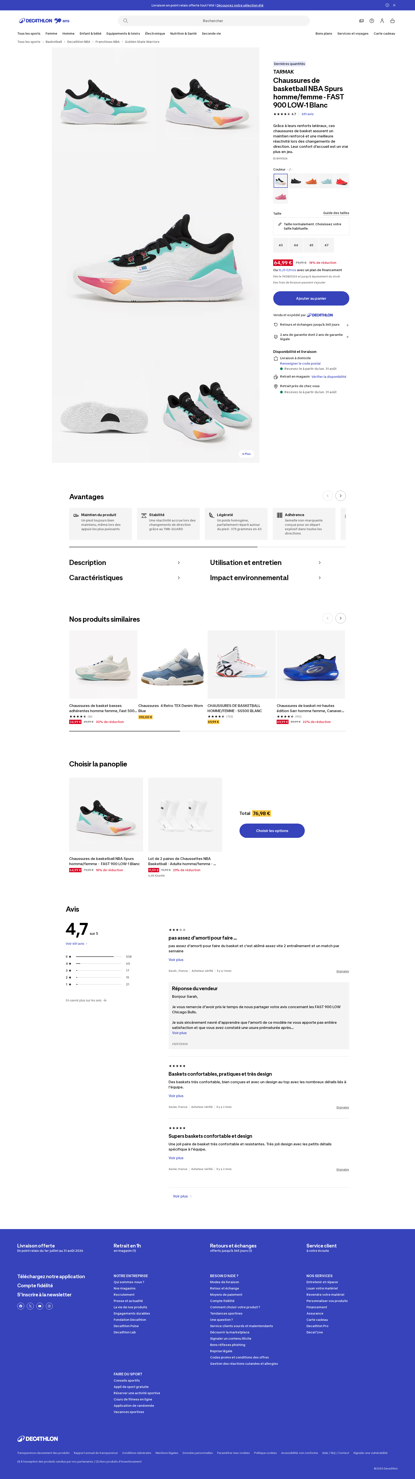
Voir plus (179, 1033)
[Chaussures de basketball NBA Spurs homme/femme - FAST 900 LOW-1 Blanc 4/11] (104, 411)
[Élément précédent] (327, 496)
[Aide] (372, 21)
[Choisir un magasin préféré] (361, 21)
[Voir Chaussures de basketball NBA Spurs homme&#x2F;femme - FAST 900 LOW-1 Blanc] (106, 815)
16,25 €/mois (287, 270)
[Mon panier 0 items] (392, 21)
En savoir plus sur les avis (84, 1000)
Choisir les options (272, 831)
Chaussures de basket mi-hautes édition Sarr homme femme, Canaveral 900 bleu (311, 708)
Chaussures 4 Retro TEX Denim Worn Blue (171, 708)
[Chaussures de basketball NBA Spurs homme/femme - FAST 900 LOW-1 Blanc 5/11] (207, 411)
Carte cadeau (384, 33)
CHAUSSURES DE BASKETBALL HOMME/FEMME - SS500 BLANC (235, 708)
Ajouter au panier (311, 298)
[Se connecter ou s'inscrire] (382, 21)
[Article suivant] (340, 496)
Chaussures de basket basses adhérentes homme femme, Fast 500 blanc (102, 708)
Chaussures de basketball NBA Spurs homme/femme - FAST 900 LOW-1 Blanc (104, 861)
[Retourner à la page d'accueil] (44, 20)
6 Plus (246, 453)
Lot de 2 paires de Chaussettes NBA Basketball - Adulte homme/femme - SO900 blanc (180, 861)
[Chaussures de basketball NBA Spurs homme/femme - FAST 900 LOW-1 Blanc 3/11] (155, 255)
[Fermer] (394, 5)
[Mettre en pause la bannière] (387, 5)
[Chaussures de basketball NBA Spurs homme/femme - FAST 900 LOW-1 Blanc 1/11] (207, 99)
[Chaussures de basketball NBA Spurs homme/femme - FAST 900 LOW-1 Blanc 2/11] (104, 99)
